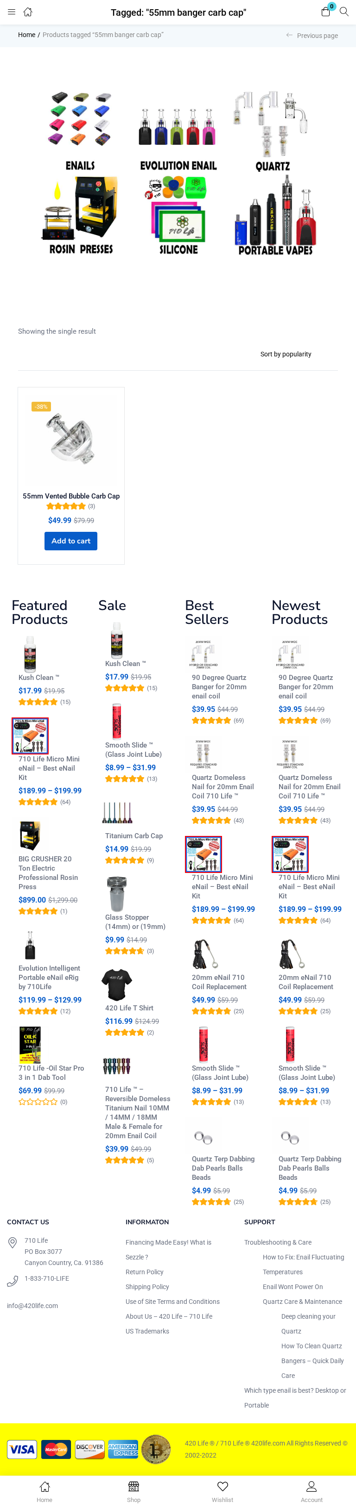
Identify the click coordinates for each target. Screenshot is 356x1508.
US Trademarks (147, 1331)
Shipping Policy (147, 1286)
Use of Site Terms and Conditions (173, 1301)
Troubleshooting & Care (278, 1242)
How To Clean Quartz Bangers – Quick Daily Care (312, 1360)
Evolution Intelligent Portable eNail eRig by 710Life (49, 977)
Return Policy (145, 1272)
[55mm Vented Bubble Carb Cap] (71, 440)
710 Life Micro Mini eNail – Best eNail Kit (49, 768)
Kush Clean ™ (39, 677)
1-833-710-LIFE (47, 1278)
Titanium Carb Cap (134, 836)
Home (26, 34)
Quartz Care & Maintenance (302, 1301)
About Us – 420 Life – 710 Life (169, 1316)
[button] (326, 12)
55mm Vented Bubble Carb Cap (71, 496)
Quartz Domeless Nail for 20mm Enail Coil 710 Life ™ (223, 786)
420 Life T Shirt (129, 1008)
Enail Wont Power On (293, 1286)
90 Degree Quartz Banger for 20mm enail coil (219, 686)
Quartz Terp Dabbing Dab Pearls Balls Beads (223, 1168)
